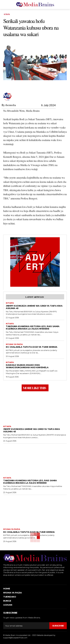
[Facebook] (3, 580)
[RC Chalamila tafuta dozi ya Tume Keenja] (35, 510)
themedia (10, 105)
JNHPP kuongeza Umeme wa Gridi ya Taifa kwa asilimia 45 (34, 306)
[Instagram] (8, 580)
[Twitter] (18, 580)
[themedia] (7, 97)
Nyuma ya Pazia (14, 344)
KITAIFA (7, 14)
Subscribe (58, 625)
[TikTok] (13, 580)
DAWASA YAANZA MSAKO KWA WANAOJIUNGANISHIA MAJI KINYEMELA (27, 366)
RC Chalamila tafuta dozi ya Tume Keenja (31, 347)
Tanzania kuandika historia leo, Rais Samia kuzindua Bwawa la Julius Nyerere (32, 327)
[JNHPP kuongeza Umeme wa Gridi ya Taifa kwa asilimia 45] (35, 408)
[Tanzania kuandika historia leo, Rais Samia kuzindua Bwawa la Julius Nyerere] (35, 459)
